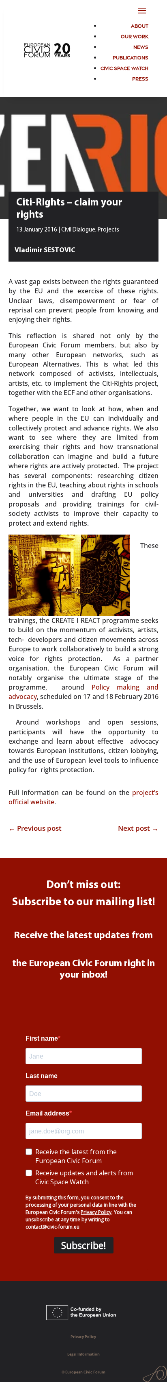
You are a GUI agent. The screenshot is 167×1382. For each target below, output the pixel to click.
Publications (130, 57)
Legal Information (83, 1354)
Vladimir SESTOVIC (45, 250)
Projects (108, 230)
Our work (134, 36)
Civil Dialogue (78, 230)
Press (140, 78)
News (140, 47)
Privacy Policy (83, 1336)
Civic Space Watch (124, 68)
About (139, 25)
